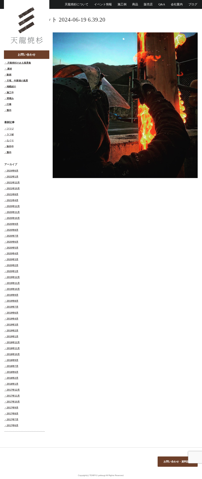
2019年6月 (12, 312)
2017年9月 (12, 407)
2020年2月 (12, 265)
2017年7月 (12, 419)
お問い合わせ (27, 54)
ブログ (192, 4)
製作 (9, 110)
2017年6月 (12, 425)
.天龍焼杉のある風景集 (19, 62)
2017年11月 (13, 395)
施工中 (10, 92)
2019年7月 (12, 307)
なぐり (10, 140)
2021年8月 (12, 194)
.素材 (9, 68)
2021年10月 (13, 188)
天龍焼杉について (76, 4)
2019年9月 (12, 295)
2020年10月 (13, 218)
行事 (9, 104)
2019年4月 (12, 318)
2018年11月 (13, 348)
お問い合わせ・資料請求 (178, 461)
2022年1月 (12, 176)
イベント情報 (103, 4)
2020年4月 (12, 253)
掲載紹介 (11, 86)
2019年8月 (12, 301)
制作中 (10, 146)
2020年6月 (12, 241)
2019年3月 (12, 324)
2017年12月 (13, 389)
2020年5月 (12, 247)
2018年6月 (12, 372)
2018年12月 (13, 342)
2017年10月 (13, 401)
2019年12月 (13, 277)
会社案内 (177, 4)
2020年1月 (12, 271)
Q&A (161, 4)
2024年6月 (12, 170)
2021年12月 (13, 182)
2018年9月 (12, 360)
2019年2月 (12, 330)
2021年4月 (12, 200)
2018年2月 (12, 378)
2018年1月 (12, 384)
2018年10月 (13, 354)
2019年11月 (13, 283)
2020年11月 (13, 212)
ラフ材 (10, 134)
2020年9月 (12, 224)
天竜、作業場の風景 (17, 80)
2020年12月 (13, 206)
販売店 (148, 4)
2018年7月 (12, 366)
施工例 (122, 4)
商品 (135, 4)
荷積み (10, 98)
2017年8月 (12, 413)
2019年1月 (12, 336)
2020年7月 (12, 236)
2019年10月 (13, 289)
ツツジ (10, 128)
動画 (9, 74)
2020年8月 (12, 230)
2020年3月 (12, 259)
